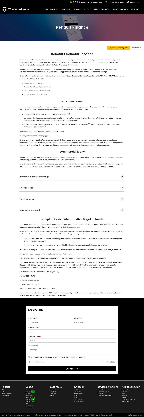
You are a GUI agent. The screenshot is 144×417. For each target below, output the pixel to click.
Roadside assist (78, 401)
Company (135, 9)
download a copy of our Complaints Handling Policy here (48, 254)
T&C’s (75, 395)
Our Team (124, 391)
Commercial (5, 395)
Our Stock (66, 9)
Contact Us (136, 48)
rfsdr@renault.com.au (71, 227)
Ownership (105, 9)
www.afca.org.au (32, 284)
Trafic (27, 403)
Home (46, 9)
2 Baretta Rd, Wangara (117, 2)
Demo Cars (53, 391)
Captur (28, 390)
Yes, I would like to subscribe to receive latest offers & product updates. (58, 357)
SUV (3, 390)
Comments (33, 345)
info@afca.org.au (32, 280)
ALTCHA (112, 362)
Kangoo (28, 399)
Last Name (77, 318)
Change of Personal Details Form (37, 90)
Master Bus (29, 407)
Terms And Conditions (128, 399)
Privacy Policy (126, 401)
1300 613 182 (106, 224)
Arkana (28, 391)
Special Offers (79, 9)
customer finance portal (118, 48)
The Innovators (78, 393)
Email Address (34, 327)
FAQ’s (75, 397)
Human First (77, 391)
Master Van (29, 405)
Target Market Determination (35, 94)
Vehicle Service (102, 390)
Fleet (89, 9)
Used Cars (53, 393)
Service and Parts (120, 9)
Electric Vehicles (6, 393)
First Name (33, 318)
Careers (124, 397)
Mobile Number (34, 336)
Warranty (101, 393)
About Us (124, 395)
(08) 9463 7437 (135, 2)
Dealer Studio (137, 415)
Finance (96, 9)
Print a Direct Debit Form (33, 83)
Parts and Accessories (104, 391)
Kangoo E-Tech (30, 401)
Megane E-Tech (30, 397)
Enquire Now (72, 368)
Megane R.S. (29, 395)
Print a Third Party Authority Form (37, 87)
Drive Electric (78, 399)
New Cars (52, 390)
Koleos (28, 393)
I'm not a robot (38, 362)
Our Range (54, 9)
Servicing (76, 390)
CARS (3, 391)
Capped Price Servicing (105, 395)
